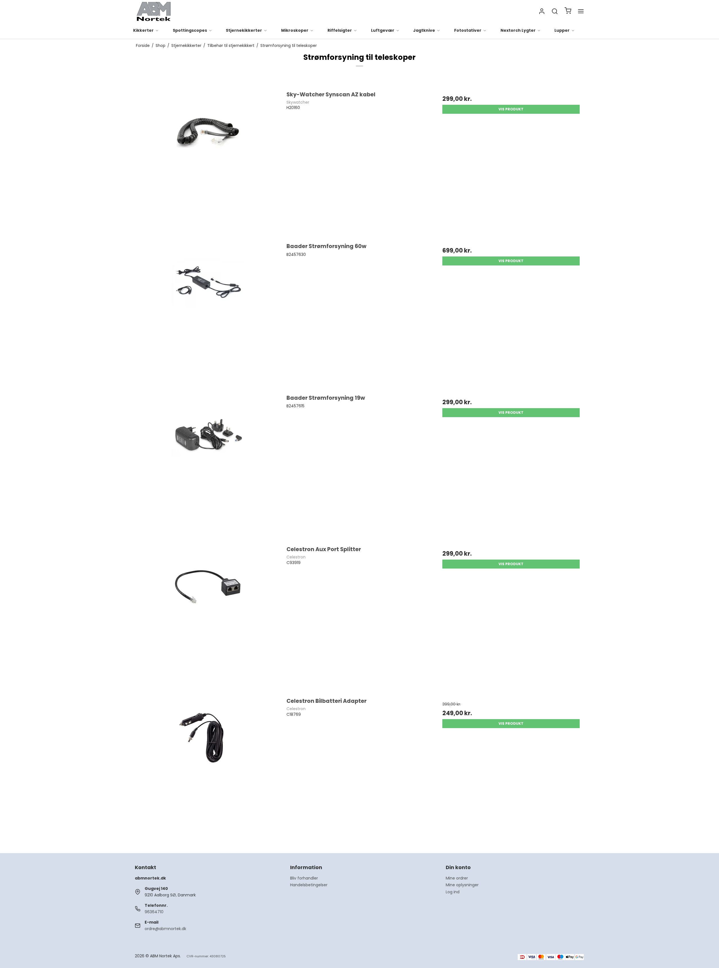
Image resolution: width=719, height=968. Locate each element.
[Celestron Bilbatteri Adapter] (208, 770)
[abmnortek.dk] (154, 11)
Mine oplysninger (462, 885)
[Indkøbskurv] (568, 11)
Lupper (562, 30)
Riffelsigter (339, 30)
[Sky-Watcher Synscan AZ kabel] (208, 164)
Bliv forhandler (304, 878)
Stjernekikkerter (244, 30)
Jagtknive (424, 30)
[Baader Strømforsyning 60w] (208, 315)
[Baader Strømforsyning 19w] (208, 467)
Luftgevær (382, 30)
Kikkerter (143, 30)
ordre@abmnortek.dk (165, 928)
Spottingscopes (190, 30)
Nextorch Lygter (518, 30)
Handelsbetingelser (308, 885)
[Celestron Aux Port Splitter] (208, 618)
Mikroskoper (294, 30)
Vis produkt (511, 109)
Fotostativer (467, 30)
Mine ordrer (457, 878)
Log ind (452, 892)
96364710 (154, 912)
